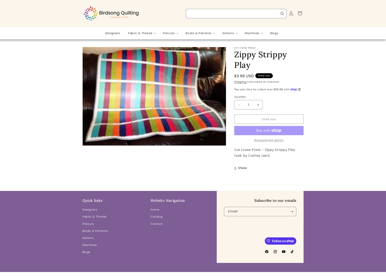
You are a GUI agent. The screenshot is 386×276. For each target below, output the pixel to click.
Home (154, 210)
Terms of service (218, 273)
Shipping (240, 81)
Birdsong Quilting (126, 273)
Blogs (86, 252)
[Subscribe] (291, 211)
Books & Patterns (95, 231)
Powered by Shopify (150, 273)
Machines (89, 245)
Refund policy (174, 273)
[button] (142, 33)
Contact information (268, 273)
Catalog (156, 217)
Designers (89, 210)
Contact (156, 224)
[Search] (282, 13)
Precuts (88, 224)
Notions (88, 238)
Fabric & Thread (94, 217)
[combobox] (236, 13)
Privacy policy (195, 273)
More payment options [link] (269, 140)
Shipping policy (242, 273)
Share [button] (242, 168)
